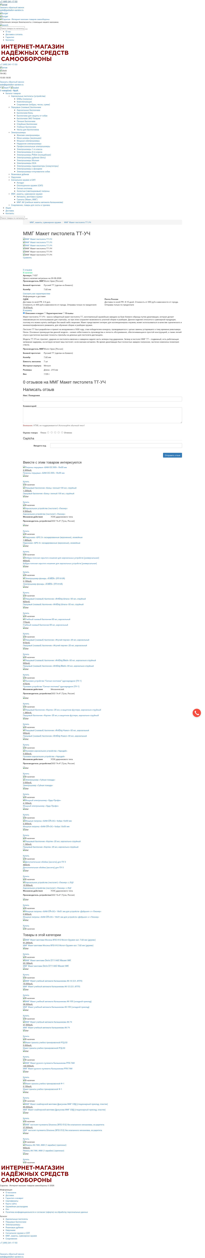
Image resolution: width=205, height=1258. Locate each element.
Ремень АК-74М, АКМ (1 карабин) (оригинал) (43, 1150)
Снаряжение (11, 1238)
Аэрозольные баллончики (28, 110)
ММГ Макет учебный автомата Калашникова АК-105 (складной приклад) (56, 1006)
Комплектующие (24, 101)
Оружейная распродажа (17, 1206)
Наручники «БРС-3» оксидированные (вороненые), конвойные (51, 542)
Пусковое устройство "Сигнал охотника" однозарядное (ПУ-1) (51, 686)
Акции (8, 207)
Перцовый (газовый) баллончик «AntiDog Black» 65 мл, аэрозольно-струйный (58, 665)
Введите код (40, 445)
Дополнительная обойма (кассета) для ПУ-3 (43, 867)
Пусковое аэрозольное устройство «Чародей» (44, 756)
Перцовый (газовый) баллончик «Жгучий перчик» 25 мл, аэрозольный (55, 645)
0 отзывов (27, 269)
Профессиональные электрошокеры (33, 146)
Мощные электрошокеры (28, 140)
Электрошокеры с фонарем (29, 168)
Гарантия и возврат (14, 1198)
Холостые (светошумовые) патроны (33, 191)
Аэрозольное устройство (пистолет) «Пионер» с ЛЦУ (47, 887)
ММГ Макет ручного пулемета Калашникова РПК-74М (47, 1068)
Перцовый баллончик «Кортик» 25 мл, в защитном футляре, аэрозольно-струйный (61, 715)
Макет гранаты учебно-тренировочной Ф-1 (42, 1089)
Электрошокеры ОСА (26, 163)
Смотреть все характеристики (36, 293)
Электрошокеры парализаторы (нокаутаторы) (38, 165)
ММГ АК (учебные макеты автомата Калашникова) (40, 202)
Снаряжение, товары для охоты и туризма (30, 204)
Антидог (20, 182)
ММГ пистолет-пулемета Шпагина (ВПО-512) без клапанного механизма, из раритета (62, 1130)
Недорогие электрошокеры (29, 143)
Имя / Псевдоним (31, 395)
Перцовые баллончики (16, 1221)
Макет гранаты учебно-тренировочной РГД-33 (44, 1048)
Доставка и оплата (14, 34)
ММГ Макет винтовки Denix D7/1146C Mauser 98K (46, 965)
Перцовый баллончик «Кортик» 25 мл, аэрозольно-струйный (50, 846)
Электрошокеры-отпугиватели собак (33, 171)
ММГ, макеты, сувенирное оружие (27, 193)
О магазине (11, 1192)
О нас (8, 31)
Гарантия (10, 37)
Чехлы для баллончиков (28, 129)
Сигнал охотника (24, 188)
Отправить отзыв (172, 455)
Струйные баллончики (27, 123)
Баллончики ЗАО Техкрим (28, 118)
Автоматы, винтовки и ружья (30, 196)
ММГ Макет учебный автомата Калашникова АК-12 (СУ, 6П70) (51, 986)
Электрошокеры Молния (28, 160)
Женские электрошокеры (28, 135)
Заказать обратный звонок (12, 7)
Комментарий (29, 405)
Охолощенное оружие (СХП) (30, 185)
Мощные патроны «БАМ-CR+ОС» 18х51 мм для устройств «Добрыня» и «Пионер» (61, 916)
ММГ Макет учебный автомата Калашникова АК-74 (46, 1027)
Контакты (10, 39)
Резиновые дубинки (20, 174)
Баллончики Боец (25, 112)
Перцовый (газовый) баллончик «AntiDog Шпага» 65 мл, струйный (53, 604)
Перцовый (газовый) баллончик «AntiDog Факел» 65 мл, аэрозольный (55, 735)
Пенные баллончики (26, 121)
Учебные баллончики (26, 126)
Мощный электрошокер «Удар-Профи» (41, 805)
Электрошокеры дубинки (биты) (31, 157)
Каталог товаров (13, 93)
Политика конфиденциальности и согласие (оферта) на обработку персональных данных (47, 1212)
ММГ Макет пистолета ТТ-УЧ (77, 222)
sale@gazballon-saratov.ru (12, 10)
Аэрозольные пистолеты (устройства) (28, 96)
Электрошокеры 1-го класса (29, 149)
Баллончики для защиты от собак (32, 115)
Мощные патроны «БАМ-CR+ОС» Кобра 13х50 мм (46, 826)
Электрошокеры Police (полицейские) (34, 154)
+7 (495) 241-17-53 (8, 1242)
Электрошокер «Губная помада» (38, 785)
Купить (26, 481)
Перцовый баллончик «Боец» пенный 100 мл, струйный (48, 493)
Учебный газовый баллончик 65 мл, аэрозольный (45, 624)
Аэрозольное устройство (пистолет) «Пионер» (44, 513)
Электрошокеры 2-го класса (29, 151)
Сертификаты (12, 1200)
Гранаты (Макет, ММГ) (27, 199)
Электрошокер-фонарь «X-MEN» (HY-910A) (43, 583)
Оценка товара (30, 432)
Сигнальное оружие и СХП (23, 179)
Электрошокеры (18, 132)
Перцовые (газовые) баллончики (26, 107)
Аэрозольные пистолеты (17, 1218)
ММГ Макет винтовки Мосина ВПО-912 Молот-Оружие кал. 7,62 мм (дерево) (58, 945)
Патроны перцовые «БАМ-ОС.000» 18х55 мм (44, 472)
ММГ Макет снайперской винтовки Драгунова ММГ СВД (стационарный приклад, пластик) (64, 1109)
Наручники (16, 177)
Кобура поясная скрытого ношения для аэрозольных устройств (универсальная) (60, 563)
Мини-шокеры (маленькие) (29, 137)
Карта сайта (11, 1203)
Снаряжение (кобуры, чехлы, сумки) (33, 104)
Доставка (10, 210)
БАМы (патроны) (24, 98)
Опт (7, 1209)
